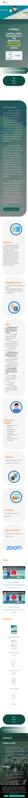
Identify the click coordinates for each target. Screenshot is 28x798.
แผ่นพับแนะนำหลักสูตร (14, 637)
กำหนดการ (14, 704)
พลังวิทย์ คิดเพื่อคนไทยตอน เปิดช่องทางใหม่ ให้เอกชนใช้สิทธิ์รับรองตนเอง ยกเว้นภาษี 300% (14, 585)
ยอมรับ (6, 795)
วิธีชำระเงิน (14, 81)
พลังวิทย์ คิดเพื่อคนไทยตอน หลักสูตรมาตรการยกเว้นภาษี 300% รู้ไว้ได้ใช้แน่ (14, 609)
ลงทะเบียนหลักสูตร (16, 70)
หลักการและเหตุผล (14, 689)
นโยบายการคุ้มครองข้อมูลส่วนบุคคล (16, 795)
